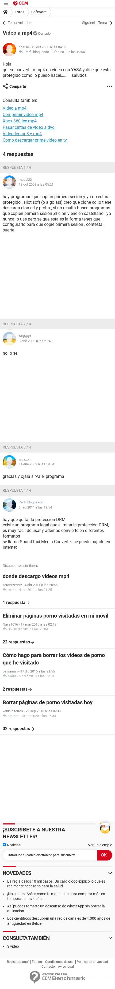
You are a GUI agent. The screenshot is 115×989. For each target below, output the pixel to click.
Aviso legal (66, 966)
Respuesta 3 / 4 (17, 447)
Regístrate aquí (18, 962)
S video (13, 946)
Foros (19, 12)
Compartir (17, 86)
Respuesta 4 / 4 (17, 490)
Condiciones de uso (59, 962)
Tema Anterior (19, 23)
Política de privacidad (92, 962)
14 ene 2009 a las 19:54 (36, 464)
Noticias (13, 845)
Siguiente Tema (94, 23)
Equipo (37, 962)
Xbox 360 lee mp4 (20, 120)
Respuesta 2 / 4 (17, 324)
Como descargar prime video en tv (35, 140)
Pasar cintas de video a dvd (29, 127)
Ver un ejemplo (100, 845)
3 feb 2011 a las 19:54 (68, 52)
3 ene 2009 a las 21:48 (35, 341)
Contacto (48, 966)
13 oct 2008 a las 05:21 (36, 184)
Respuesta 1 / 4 (17, 167)
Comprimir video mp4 (23, 114)
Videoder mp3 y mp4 (22, 133)
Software (39, 12)
